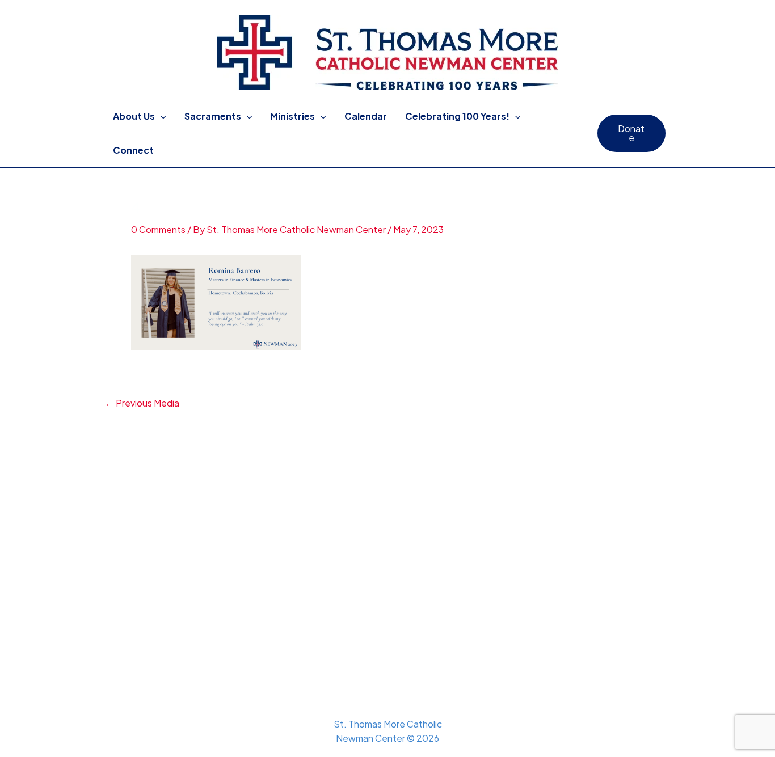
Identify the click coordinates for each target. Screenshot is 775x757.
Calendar (365, 116)
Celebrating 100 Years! (457, 116)
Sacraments (212, 116)
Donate (631, 132)
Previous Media (142, 403)
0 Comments (158, 229)
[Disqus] (387, 551)
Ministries (292, 116)
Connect (133, 150)
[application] (160, 116)
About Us (134, 116)
